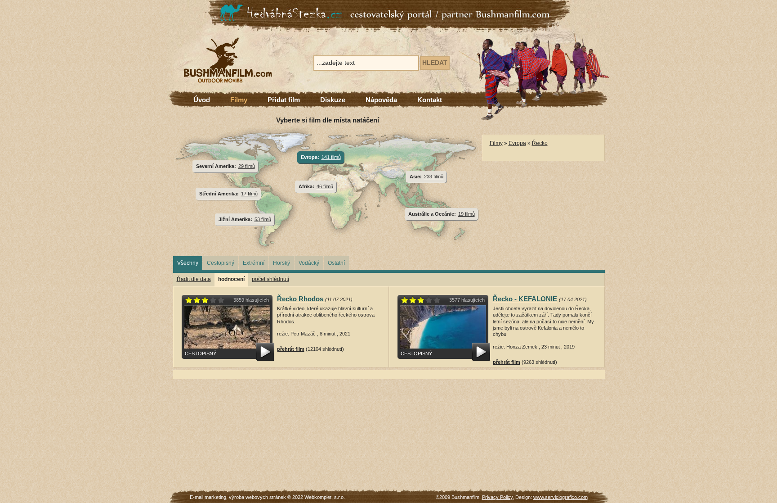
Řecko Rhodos (301, 299)
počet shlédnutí (270, 279)
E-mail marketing (208, 497)
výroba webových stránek (257, 497)
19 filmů (466, 214)
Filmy (238, 100)
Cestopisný (220, 263)
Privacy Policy (497, 497)
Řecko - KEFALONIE (525, 299)
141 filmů (331, 157)
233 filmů (433, 176)
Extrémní (253, 263)
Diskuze (332, 100)
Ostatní (336, 263)
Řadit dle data (194, 279)
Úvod (201, 100)
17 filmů (249, 193)
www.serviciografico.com (560, 497)
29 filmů (246, 166)
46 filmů (325, 186)
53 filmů (263, 219)
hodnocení (231, 279)
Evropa (517, 143)
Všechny (187, 263)
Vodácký (309, 263)
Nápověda (381, 100)
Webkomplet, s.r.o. (324, 497)
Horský (281, 263)
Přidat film (284, 100)
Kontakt (429, 100)
